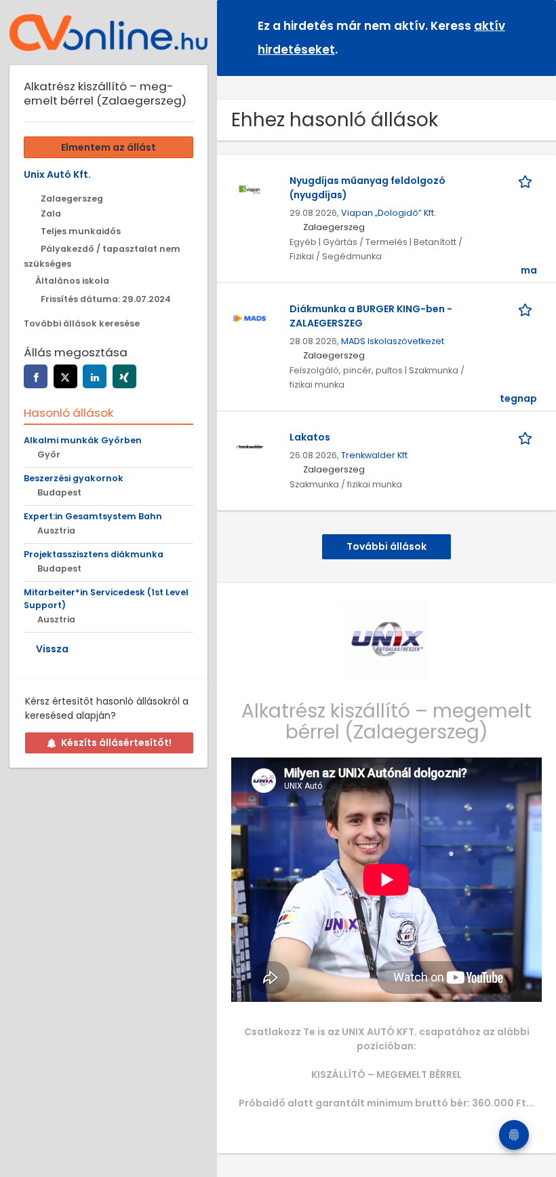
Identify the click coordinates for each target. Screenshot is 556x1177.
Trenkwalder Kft (374, 455)
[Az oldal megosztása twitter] (65, 376)
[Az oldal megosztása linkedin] (94, 376)
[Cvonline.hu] (108, 32)
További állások (386, 546)
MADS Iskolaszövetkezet (392, 341)
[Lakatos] (249, 445)
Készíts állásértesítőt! (116, 742)
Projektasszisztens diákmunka (93, 554)
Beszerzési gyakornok (73, 478)
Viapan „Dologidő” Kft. (388, 213)
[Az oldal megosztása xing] (124, 376)
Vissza (52, 649)
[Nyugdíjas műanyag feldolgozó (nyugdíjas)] (249, 188)
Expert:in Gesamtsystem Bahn (93, 516)
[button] (535, 37)
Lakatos (310, 437)
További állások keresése (82, 323)
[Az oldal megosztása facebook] (35, 376)
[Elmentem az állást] (527, 181)
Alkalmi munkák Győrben (83, 440)
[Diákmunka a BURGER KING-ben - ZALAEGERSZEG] (249, 317)
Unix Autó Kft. (57, 174)
